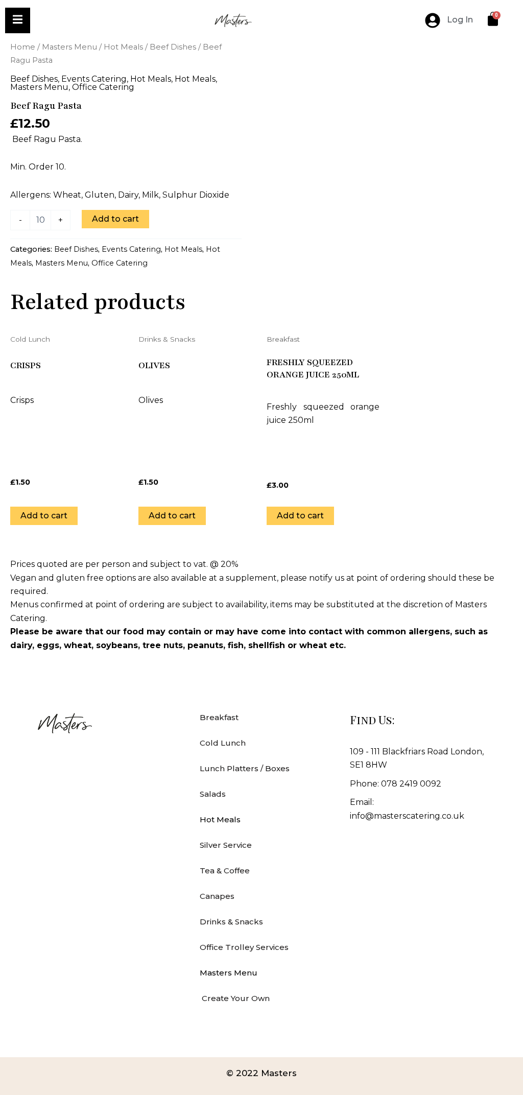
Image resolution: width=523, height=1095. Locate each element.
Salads (213, 794)
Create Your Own (235, 998)
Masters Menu (69, 47)
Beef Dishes (173, 47)
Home (22, 47)
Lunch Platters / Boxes (245, 768)
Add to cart (115, 219)
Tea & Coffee (225, 870)
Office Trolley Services (244, 947)
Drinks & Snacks (231, 921)
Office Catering (103, 87)
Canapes (217, 896)
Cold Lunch (223, 743)
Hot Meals (123, 47)
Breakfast (219, 717)
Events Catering (94, 79)
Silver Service (226, 845)
